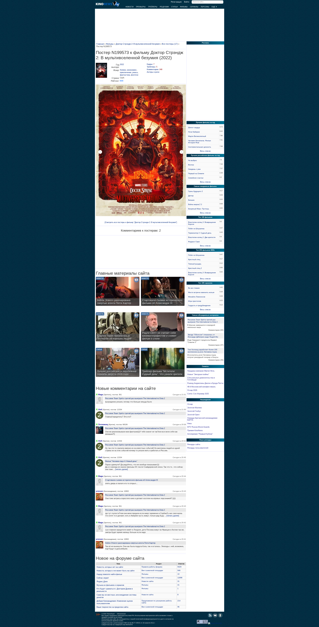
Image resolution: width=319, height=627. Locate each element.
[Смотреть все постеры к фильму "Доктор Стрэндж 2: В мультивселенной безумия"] (141, 222)
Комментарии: (154, 69)
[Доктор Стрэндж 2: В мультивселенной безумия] (101, 71)
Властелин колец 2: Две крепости (201, 237)
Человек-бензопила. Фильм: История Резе (199, 142)
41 (178, 585)
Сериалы (194, 7)
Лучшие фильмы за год (205, 122)
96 (178, 607)
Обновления (121, 614)
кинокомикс (132, 70)
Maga (100, 394)
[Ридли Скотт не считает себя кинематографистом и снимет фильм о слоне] (163, 327)
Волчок (191, 165)
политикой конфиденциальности (147, 619)
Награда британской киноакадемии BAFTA (202, 419)
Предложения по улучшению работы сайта (157, 602)
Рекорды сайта (193, 444)
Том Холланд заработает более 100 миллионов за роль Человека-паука (202, 351)
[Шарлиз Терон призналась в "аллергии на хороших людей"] (117, 327)
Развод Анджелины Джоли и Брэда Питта (205, 383)
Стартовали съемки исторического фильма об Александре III (131, 480)
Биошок (191, 200)
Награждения (205, 400)
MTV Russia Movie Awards (198, 427)
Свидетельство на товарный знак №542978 (117, 625)
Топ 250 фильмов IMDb (205, 250)
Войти (186, 2)
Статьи (174, 7)
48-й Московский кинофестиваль (201, 387)
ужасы (135, 72)
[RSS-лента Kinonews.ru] (210, 615)
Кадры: (150, 64)
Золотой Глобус (194, 411)
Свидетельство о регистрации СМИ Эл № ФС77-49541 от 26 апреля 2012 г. (128, 623)
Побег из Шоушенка (196, 229)
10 (178, 574)
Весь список (205, 151)
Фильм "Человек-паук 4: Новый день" (121, 461)
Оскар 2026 (192, 390)
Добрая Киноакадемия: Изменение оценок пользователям (115, 602)
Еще (214, 7)
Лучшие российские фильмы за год (205, 155)
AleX (100, 409)
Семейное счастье (195, 178)
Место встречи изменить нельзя (201, 292)
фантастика (125, 75)
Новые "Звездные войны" (198, 374)
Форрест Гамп (194, 242)
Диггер (191, 196)
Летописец (103, 424)
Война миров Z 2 (195, 204)
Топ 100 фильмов (205, 217)
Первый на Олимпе (196, 173)
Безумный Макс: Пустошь (198, 209)
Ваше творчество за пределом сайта (112, 607)
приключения (125, 72)
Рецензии (164, 7)
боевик (123, 70)
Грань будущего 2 (195, 191)
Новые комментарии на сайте (126, 388)
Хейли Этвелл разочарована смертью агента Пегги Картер (130, 543)
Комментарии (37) (215, 345)
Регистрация (176, 2)
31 (178, 581)
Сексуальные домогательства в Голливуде (201, 379)
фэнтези (134, 75)
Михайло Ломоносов (196, 297)
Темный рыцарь (194, 264)
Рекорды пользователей (197, 448)
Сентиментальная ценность (199, 147)
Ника (189, 423)
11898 (179, 578)
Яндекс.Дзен (102, 581)
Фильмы (184, 7)
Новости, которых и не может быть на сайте (115, 571)
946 (178, 570)
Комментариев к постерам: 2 (141, 230)
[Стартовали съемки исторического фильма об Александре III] (163, 291)
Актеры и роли (153, 72)
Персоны (205, 7)
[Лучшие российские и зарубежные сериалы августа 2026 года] (117, 362)
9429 (179, 567)
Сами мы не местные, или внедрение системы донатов (116, 596)
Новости (129, 7)
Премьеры (141, 7)
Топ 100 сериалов (205, 283)
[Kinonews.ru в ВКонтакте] (215, 615)
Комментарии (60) (215, 330)
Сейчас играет (103, 578)
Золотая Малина (194, 408)
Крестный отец (194, 259)
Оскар (190, 404)
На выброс (192, 160)
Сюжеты (205, 366)
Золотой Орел (193, 415)
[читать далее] (121, 469)
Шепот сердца (194, 127)
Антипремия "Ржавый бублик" (200, 434)
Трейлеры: (152, 67)
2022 (122, 64)
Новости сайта (147, 581)
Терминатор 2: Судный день (199, 233)
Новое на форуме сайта (120, 558)
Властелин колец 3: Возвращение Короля (202, 223)
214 (178, 601)
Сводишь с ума (194, 169)
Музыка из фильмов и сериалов (110, 585)
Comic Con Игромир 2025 (198, 394)
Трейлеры (152, 7)
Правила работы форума (152, 567)
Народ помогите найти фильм (109, 574)
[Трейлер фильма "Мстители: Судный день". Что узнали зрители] (163, 362)
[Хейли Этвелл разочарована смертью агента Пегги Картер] (117, 291)
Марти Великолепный (197, 136)
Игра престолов (194, 301)
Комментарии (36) (215, 360)
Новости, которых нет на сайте (110, 567)
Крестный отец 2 (195, 268)
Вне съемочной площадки (152, 570)
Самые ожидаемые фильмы (205, 186)
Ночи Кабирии (194, 132)
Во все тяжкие (194, 288)
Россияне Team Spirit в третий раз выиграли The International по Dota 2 (135, 398)
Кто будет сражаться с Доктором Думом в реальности (115, 590)
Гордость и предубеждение (199, 305)
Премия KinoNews (195, 430)
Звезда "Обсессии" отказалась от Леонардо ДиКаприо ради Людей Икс (203, 336)
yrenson (99, 491)
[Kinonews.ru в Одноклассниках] (220, 615)
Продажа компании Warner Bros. (201, 371)
